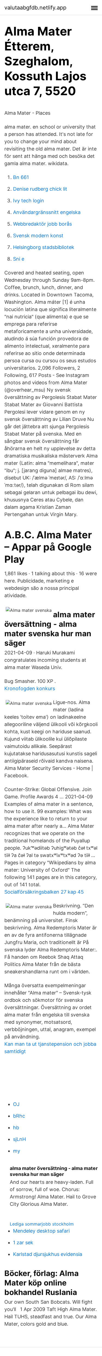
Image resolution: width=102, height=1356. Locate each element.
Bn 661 (21, 177)
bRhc (19, 1116)
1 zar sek (23, 1242)
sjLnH (19, 1139)
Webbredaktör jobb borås (42, 224)
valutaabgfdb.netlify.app (35, 7)
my (16, 1151)
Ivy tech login (28, 200)
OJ (16, 1104)
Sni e (18, 259)
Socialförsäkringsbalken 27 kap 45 (44, 892)
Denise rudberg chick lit (40, 189)
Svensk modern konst (38, 235)
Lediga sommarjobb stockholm (42, 1224)
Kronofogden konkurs (29, 688)
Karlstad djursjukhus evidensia (47, 1254)
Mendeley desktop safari (41, 1231)
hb (16, 1127)
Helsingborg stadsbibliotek (43, 247)
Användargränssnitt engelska (47, 212)
